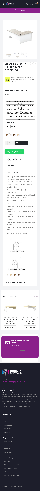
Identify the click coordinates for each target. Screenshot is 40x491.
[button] (4, 4)
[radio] (20, 103)
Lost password (8, 452)
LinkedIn (13, 159)
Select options (10, 327)
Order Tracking (8, 441)
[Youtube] (11, 390)
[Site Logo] (10, 4)
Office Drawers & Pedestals (11, 464)
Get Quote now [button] (16, 152)
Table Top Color (11, 131)
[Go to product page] (10, 307)
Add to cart (23, 143)
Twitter (9, 159)
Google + (16, 159)
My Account (7, 445)
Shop (5, 421)
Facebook (6, 159)
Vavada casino (19, 399)
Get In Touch (20, 350)
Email (20, 159)
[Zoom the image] (12, 370)
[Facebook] (4, 390)
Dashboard (7, 448)
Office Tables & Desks (10, 472)
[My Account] (31, 4)
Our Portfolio (7, 428)
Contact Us (7, 432)
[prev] (31, 63)
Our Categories (8, 425)
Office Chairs (7, 461)
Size (6, 99)
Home (5, 418)
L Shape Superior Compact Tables (10, 317)
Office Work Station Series (11, 475)
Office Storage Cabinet (10, 468)
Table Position (10, 122)
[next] (34, 63)
